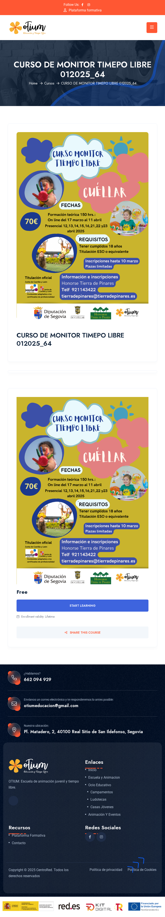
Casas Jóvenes (101, 807)
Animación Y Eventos (104, 815)
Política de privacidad (106, 870)
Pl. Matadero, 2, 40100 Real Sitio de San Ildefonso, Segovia (83, 732)
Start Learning (83, 605)
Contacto (19, 843)
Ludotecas (98, 799)
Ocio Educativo (99, 785)
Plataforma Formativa (28, 835)
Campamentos (101, 792)
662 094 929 (37, 680)
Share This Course (85, 632)
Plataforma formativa (85, 10)
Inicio (92, 770)
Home (33, 83)
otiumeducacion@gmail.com (51, 706)
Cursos (49, 83)
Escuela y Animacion (104, 778)
